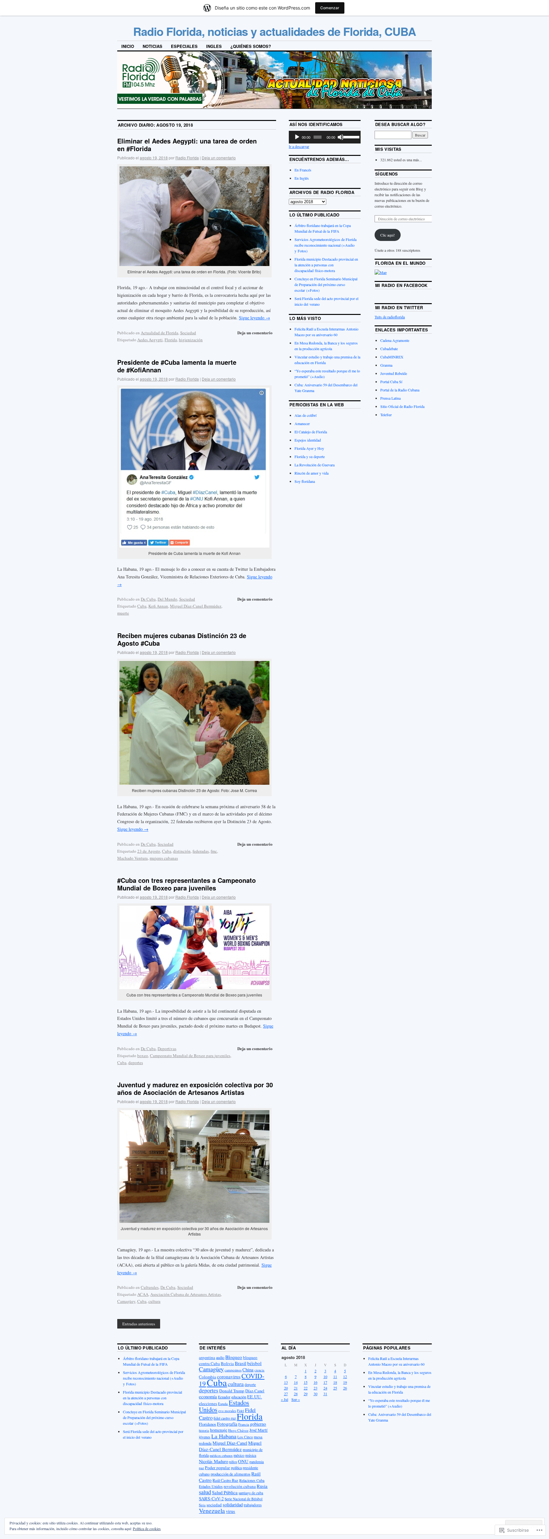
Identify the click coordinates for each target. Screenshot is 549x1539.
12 (345, 1376)
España (223, 1403)
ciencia (259, 1370)
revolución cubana (240, 1486)
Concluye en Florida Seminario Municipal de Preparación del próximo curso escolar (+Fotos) (326, 284)
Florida (171, 340)
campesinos (233, 1370)
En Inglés (302, 178)
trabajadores (252, 1504)
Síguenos (386, 174)
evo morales (227, 1410)
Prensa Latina (390, 398)
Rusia (262, 1486)
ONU (243, 1461)
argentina (207, 1357)
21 (296, 1387)
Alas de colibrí (305, 415)
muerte (123, 613)
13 (286, 1382)
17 (325, 1382)
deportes (135, 1062)
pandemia (256, 1461)
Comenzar (329, 7)
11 (335, 1376)
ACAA (142, 1294)
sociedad (214, 1505)
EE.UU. (254, 1397)
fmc (214, 851)
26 (345, 1387)
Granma (386, 365)
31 (325, 1393)
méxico (239, 1455)
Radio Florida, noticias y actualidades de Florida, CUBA (274, 31)
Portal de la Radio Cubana (399, 389)
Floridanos (207, 1424)
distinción (182, 851)
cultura (154, 1301)
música (250, 1455)
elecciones (208, 1403)
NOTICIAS (152, 46)
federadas (201, 851)
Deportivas (167, 1048)
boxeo (142, 1055)
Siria (202, 1505)
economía (208, 1396)
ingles (214, 46)
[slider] (350, 136)
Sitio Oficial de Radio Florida (402, 406)
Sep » (295, 1399)
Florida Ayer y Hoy (309, 448)
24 (325, 1387)
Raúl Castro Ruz (225, 1480)
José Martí (258, 1430)
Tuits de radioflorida (390, 316)
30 (315, 1393)
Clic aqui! (387, 234)
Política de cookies (147, 1528)
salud (205, 1492)
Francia (243, 1424)
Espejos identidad (308, 440)
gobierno (258, 1424)
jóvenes (204, 1436)
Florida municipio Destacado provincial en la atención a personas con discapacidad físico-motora (326, 264)
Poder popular (217, 1467)
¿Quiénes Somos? (250, 46)
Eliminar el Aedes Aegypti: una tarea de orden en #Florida (187, 144)
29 (306, 1393)
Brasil (240, 1363)
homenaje (218, 1430)
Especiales (184, 46)
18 (335, 1382)
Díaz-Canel (254, 1391)
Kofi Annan (158, 606)
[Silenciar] (340, 137)
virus (230, 1511)
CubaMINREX (391, 356)
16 (315, 1382)
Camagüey (126, 1301)
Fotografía (227, 1424)
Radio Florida (187, 157)
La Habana (223, 1436)
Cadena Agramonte (394, 340)
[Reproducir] (297, 137)
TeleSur (386, 414)
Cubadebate (389, 348)
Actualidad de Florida (159, 333)
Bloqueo (233, 1357)
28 (296, 1393)
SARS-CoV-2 (211, 1499)
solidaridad (233, 1505)
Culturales (150, 1287)
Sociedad (188, 333)
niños (233, 1461)
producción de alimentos (230, 1474)
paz (201, 1467)
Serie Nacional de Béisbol (243, 1498)
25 (335, 1387)
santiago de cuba (251, 1492)
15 (306, 1382)
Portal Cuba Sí (391, 381)
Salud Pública (225, 1492)
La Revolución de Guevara (315, 464)
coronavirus (229, 1376)
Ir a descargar (299, 146)
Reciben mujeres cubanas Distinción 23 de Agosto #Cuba (181, 639)
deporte (250, 1384)
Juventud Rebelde (393, 373)
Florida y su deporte (310, 456)
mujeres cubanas (164, 858)
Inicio (127, 46)
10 (325, 1376)
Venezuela (212, 1510)
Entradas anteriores (138, 1324)
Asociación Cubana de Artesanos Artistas (185, 1294)
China (248, 1369)
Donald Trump (231, 1391)
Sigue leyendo (254, 318)
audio (220, 1357)
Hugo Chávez (238, 1430)
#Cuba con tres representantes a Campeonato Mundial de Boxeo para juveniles (186, 884)
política (236, 1467)
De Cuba (148, 599)
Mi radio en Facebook (401, 285)
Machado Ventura (132, 858)
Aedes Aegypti (150, 340)
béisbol (254, 1363)
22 (306, 1387)
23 (315, 1387)
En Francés (303, 169)
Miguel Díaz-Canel (230, 1443)
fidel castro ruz (225, 1418)
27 (286, 1393)
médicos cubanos (221, 1455)
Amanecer (302, 423)
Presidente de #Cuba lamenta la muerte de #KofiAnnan (176, 365)
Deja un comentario (219, 157)
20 (286, 1387)
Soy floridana (305, 481)
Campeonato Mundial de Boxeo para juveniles (190, 1055)
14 (296, 1382)
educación (238, 1396)
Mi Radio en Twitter (399, 307)
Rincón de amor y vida (312, 473)
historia (204, 1430)
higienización (191, 340)
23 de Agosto (148, 851)
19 (345, 1382)
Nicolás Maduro (213, 1461)
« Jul (284, 1399)
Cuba (141, 606)
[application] (325, 137)
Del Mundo (167, 599)
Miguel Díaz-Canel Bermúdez (195, 606)
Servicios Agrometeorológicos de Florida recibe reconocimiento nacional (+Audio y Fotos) (325, 245)
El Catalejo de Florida (311, 431)
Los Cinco (245, 1437)
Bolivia (227, 1363)
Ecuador (224, 1396)
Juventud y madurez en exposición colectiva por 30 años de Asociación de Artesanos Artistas (195, 1088)
